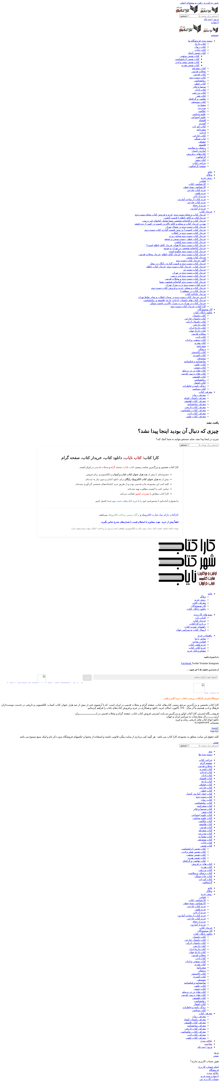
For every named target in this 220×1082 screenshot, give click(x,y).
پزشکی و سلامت (197, 147)
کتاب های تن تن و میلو (194, 370)
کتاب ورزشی (199, 92)
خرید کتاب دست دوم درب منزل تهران (186, 285)
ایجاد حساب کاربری (208, 1067)
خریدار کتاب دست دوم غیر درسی (188, 275)
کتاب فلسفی (199, 376)
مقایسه (208, 1044)
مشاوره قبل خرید (196, 650)
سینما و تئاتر (199, 86)
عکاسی (202, 111)
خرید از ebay (199, 205)
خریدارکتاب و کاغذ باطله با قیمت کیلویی (184, 217)
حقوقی (202, 141)
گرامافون (201, 157)
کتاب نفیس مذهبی (189, 56)
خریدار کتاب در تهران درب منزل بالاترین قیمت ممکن (178, 303)
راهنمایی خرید (205, 635)
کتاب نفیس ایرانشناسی (187, 59)
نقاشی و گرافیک (197, 99)
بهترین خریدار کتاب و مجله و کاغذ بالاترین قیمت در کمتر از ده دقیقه (170, 223)
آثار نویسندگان (198, 605)
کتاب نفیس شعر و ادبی (187, 62)
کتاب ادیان (200, 89)
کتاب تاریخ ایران (197, 327)
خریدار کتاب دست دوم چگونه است (187, 251)
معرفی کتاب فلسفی (195, 401)
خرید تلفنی (200, 193)
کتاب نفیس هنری (190, 65)
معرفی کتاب (199, 602)
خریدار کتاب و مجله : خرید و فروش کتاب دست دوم (178, 288)
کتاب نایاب (200, 50)
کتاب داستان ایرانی (196, 321)
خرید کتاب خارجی (196, 190)
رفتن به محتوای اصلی (191, 2)
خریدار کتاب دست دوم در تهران (189, 272)
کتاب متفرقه (199, 68)
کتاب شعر (200, 160)
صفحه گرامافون (197, 166)
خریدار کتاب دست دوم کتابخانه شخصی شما (182, 282)
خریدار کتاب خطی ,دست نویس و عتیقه (185, 239)
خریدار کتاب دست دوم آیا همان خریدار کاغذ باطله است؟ (176, 245)
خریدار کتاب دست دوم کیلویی (190, 242)
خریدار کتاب (199, 620)
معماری (201, 105)
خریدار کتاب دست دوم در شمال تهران (185, 226)
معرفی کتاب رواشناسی (193, 410)
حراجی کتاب (199, 163)
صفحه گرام (116, 467)
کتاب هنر (201, 95)
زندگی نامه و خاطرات (194, 385)
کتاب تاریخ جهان (197, 330)
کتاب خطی (200, 83)
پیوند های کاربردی (202, 614)
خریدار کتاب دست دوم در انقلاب (189, 233)
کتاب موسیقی (198, 102)
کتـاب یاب (200, 617)
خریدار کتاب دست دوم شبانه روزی (187, 236)
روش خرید (200, 599)
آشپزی (202, 123)
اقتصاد (202, 120)
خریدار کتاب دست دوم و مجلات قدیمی (185, 278)
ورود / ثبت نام (205, 1047)
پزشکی (202, 349)
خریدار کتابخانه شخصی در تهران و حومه (185, 248)
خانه (210, 593)
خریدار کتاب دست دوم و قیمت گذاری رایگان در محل (178, 263)
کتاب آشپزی (199, 355)
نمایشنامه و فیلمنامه (195, 361)
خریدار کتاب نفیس (196, 257)
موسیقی (201, 358)
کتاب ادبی (200, 337)
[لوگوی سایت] (209, 12)
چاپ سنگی (200, 138)
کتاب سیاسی (199, 389)
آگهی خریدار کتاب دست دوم (191, 260)
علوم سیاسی (199, 114)
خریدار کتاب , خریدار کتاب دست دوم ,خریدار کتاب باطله (176, 266)
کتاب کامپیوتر (198, 352)
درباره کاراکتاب (197, 623)
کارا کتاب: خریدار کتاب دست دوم (188, 306)
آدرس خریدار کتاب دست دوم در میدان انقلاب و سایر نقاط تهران (172, 297)
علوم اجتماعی (198, 117)
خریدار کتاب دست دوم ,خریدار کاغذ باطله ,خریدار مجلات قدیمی (172, 254)
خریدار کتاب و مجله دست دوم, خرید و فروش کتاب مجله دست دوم (170, 214)
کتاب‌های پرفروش (196, 154)
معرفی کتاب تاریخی (195, 407)
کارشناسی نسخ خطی (194, 187)
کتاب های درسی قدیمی (193, 373)
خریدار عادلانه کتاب (195, 294)
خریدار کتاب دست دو (194, 269)
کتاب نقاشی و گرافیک (194, 861)
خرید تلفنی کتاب (197, 644)
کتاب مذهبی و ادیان (195, 340)
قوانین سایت (199, 641)
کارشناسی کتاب (197, 184)
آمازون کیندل (199, 151)
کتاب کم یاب (199, 126)
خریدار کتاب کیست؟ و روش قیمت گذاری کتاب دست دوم (175, 230)
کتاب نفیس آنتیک (197, 53)
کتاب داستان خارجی (195, 318)
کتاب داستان (199, 315)
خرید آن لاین (199, 196)
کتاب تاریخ (200, 43)
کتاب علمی (200, 364)
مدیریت (202, 108)
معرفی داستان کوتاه (195, 398)
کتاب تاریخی (199, 324)
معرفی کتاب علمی (196, 416)
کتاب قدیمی (199, 74)
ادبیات (202, 132)
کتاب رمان (200, 47)
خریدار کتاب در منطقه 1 (193, 291)
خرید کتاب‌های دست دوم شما (122, 501)
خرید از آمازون (198, 208)
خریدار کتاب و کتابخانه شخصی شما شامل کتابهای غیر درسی (174, 220)
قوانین (202, 181)
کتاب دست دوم (197, 77)
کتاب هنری (200, 343)
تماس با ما (200, 638)
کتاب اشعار (200, 382)
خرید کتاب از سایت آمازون (191, 199)
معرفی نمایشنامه (196, 404)
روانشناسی (200, 80)
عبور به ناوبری (211, 2)
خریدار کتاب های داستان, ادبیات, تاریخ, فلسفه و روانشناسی (174, 300)
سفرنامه (201, 129)
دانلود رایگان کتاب (196, 609)
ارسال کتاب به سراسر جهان (191, 629)
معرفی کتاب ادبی (196, 413)
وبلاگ (203, 596)
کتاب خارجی (199, 135)
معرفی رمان (199, 395)
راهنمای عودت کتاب (195, 626)
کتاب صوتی (200, 367)
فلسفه (202, 144)
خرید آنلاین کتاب (197, 647)
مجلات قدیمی (198, 71)
